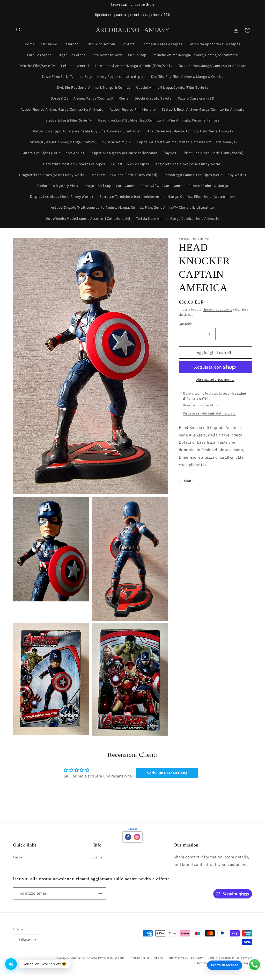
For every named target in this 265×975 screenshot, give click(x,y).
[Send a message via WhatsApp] (254, 964)
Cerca (17, 857)
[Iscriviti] (100, 893)
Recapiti (246, 963)
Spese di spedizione (217, 309)
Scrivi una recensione (167, 773)
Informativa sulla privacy (185, 957)
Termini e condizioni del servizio (230, 957)
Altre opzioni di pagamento (215, 379)
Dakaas (133, 828)
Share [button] (189, 480)
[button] (18, 30)
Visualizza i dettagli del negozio (209, 413)
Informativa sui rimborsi (146, 957)
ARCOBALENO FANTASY (82, 957)
